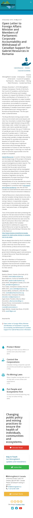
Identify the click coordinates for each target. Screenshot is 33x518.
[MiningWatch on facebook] (16, 508)
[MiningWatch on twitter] (12, 508)
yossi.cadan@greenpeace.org (18, 289)
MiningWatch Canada (17, 476)
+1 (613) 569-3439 (13, 489)
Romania (27, 68)
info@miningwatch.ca (14, 487)
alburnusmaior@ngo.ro (16, 301)
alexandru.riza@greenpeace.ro (11, 297)
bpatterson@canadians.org (16, 280)
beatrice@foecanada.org (15, 276)
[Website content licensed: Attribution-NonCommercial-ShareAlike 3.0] (16, 501)
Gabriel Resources (18, 68)
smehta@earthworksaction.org (15, 293)
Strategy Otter (20, 504)
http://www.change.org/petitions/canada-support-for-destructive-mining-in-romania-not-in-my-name (16, 235)
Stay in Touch (11, 457)
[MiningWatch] (8, 5)
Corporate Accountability (24, 70)
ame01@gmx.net (11, 311)
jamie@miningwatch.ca (12, 285)
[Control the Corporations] (26, 64)
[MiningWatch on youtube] (20, 508)
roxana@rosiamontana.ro (9, 307)
